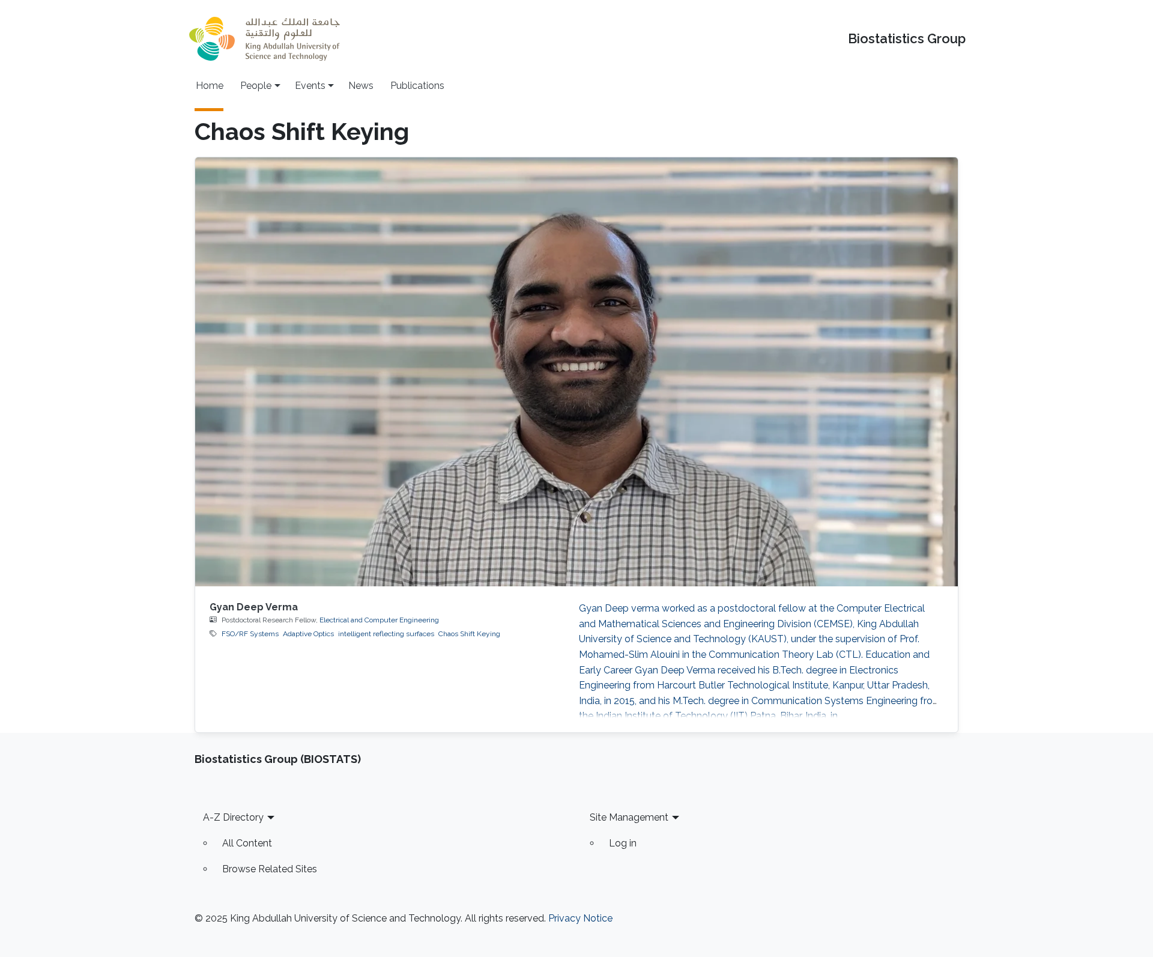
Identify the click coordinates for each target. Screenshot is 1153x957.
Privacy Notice (580, 918)
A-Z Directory (233, 817)
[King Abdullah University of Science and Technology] (264, 39)
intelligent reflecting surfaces (386, 634)
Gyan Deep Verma (254, 607)
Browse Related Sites (269, 869)
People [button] (255, 85)
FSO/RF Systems (250, 634)
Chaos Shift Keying (469, 634)
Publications (417, 85)
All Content (247, 843)
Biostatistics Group (907, 38)
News (361, 85)
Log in (623, 843)
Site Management (629, 817)
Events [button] (310, 85)
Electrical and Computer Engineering (379, 620)
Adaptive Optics (308, 634)
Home (209, 85)
